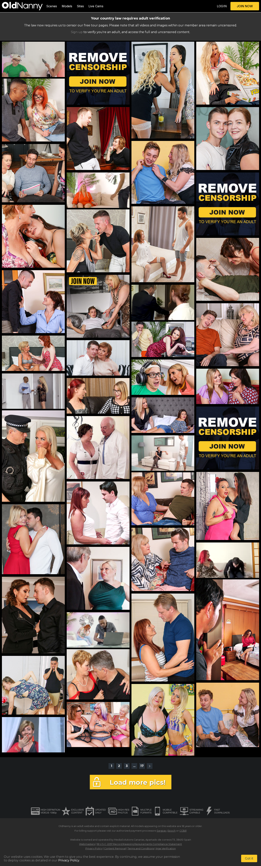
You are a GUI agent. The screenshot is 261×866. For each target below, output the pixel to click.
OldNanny (64, 826)
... (134, 766)
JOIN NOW (245, 6)
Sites (80, 6)
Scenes (51, 6)
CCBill (182, 830)
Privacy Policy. (69, 860)
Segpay (161, 830)
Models (67, 6)
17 (142, 766)
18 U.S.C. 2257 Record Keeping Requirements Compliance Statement (139, 844)
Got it (249, 858)
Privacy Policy (93, 848)
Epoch (172, 830)
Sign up (77, 32)
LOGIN (222, 6)
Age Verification (166, 848)
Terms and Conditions (141, 848)
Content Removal (115, 848)
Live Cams (95, 6)
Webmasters (87, 844)
